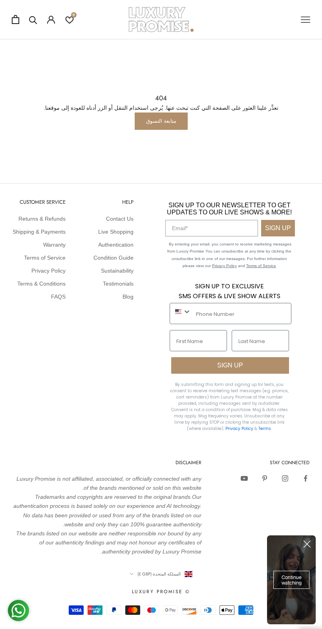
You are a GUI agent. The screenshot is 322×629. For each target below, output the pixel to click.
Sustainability (117, 270)
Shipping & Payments (39, 232)
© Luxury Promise (161, 591)
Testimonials (118, 283)
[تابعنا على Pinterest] (265, 478)
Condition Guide (113, 258)
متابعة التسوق (161, 121)
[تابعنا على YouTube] (244, 478)
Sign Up (278, 228)
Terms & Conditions (41, 283)
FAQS (58, 296)
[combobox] (181, 311)
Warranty (54, 245)
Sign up (230, 365)
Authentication (116, 245)
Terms (264, 429)
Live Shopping (116, 232)
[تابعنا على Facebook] (305, 478)
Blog (128, 296)
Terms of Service (261, 266)
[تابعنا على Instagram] (285, 478)
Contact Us (120, 219)
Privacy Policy (224, 266)
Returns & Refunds (42, 219)
